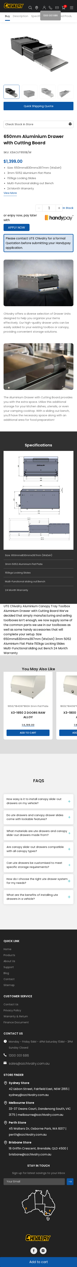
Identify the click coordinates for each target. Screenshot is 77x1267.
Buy (7, 16)
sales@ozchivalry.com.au (29, 1063)
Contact (9, 979)
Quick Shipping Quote (38, 106)
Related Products (65, 16)
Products (9, 955)
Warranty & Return (16, 1016)
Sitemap (9, 985)
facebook (33, 1250)
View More (10, 193)
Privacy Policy (12, 1010)
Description (20, 16)
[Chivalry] (14, 8)
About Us (9, 961)
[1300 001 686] (50, 7)
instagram (43, 1250)
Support (9, 967)
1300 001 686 (19, 1055)
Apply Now (16, 227)
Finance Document (16, 1022)
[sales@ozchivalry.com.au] (57, 8)
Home (7, 949)
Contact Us (11, 1004)
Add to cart (38, 1262)
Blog (6, 973)
